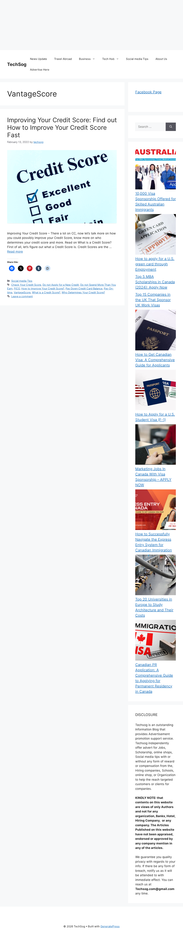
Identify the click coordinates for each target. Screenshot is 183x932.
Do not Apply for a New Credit (61, 284)
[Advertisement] (91, 25)
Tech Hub (108, 59)
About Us (161, 59)
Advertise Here (39, 69)
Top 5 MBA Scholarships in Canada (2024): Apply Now (155, 281)
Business (85, 59)
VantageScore (22, 292)
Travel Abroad (63, 59)
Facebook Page (148, 92)
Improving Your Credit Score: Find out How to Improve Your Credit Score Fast (62, 127)
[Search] (171, 127)
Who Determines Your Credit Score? (83, 292)
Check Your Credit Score (26, 284)
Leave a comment (22, 296)
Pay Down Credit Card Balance (84, 288)
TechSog (16, 64)
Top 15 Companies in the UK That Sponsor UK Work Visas (153, 299)
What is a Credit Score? (46, 292)
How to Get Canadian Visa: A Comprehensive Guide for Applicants (155, 359)
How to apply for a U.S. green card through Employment (154, 264)
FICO (17, 288)
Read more (15, 251)
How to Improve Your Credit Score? (42, 288)
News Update (38, 59)
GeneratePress (110, 926)
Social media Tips (137, 59)
